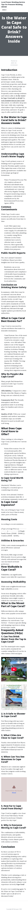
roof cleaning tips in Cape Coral (12, 100)
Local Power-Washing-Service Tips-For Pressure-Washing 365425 (13, 4)
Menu (4, 10)
